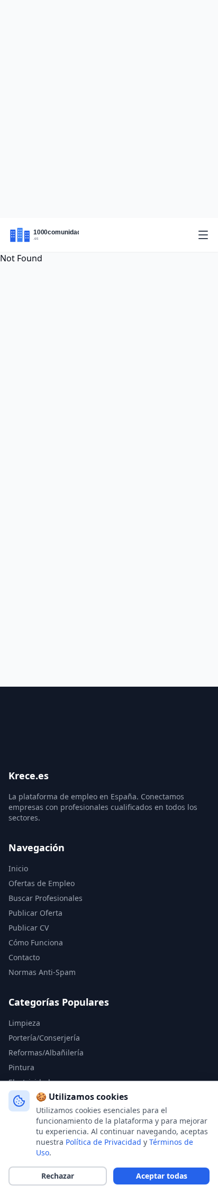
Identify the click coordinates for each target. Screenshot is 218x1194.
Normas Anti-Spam (42, 972)
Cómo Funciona (35, 942)
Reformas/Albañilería (46, 1052)
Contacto (24, 957)
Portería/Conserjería (44, 1038)
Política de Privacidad (103, 1142)
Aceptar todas (161, 1176)
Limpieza (24, 1023)
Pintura (21, 1067)
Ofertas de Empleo (41, 883)
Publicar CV (28, 928)
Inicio (18, 868)
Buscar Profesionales (45, 898)
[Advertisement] (109, 109)
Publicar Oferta (35, 913)
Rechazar (57, 1176)
